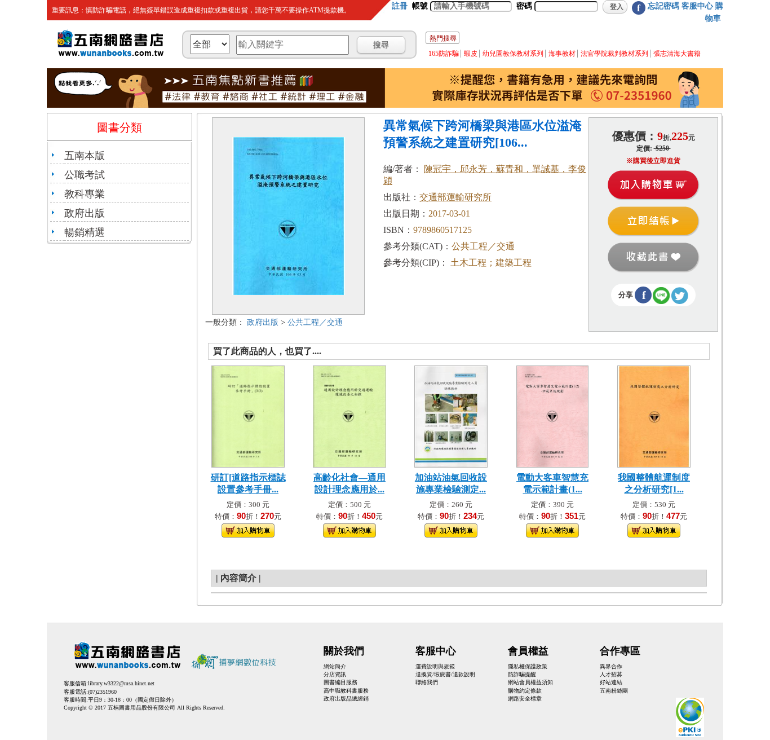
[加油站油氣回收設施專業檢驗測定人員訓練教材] (451, 415)
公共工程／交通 (315, 322)
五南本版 (84, 155)
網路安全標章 (525, 698)
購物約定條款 (525, 691)
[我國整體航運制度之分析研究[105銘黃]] (654, 415)
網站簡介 (335, 666)
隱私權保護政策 (527, 666)
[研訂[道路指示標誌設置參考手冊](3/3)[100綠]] (248, 415)
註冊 (400, 6)
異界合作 (611, 666)
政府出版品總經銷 (346, 698)
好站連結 (611, 682)
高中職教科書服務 (346, 691)
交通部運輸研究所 (455, 197)
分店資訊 (335, 674)
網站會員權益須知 (530, 682)
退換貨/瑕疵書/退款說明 (445, 674)
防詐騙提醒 (522, 674)
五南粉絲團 (614, 691)
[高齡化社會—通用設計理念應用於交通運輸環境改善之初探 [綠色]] (349, 415)
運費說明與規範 (435, 666)
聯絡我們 (426, 682)
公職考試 (84, 174)
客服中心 (697, 6)
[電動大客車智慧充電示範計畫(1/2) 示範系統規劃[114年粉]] (552, 415)
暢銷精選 (84, 232)
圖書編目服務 (340, 682)
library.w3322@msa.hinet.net (121, 683)
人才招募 (611, 674)
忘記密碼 (663, 6)
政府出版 (84, 213)
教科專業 (84, 194)
